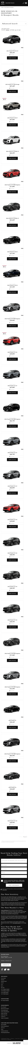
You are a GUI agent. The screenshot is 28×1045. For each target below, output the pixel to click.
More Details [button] (12, 57)
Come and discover (4, 910)
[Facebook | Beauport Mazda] (2, 969)
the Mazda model (16, 922)
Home (2, 7)
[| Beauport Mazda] (8, 969)
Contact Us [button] (6, 964)
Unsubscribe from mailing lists (6, 1039)
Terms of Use (17, 1038)
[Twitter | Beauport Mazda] (5, 969)
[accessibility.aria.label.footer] (17, 1043)
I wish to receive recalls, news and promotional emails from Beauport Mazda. (14, 881)
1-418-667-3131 (8, 960)
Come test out (3, 944)
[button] (7, 30)
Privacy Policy (4, 889)
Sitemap (12, 1038)
